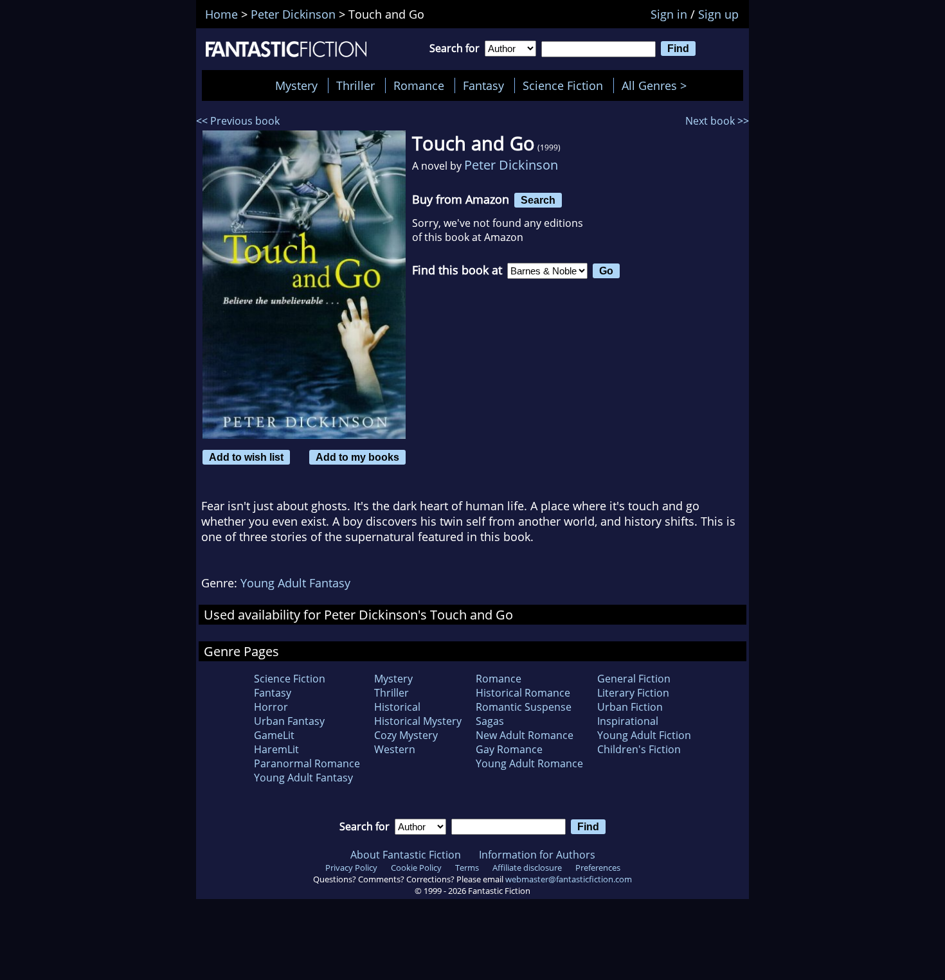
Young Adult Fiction (644, 735)
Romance (418, 85)
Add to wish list (246, 457)
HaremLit (276, 749)
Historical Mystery (418, 721)
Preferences (597, 867)
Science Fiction (563, 85)
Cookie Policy (416, 867)
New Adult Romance (524, 735)
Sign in (669, 14)
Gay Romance (509, 749)
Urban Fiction (630, 707)
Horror (271, 707)
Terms (467, 867)
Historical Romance (523, 693)
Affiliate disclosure (527, 867)
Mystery (296, 85)
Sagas (490, 721)
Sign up (718, 14)
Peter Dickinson (511, 165)
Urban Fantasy (289, 721)
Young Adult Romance (529, 763)
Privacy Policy (351, 867)
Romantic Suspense (524, 707)
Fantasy (483, 85)
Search (538, 200)
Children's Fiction (639, 749)
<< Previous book (238, 121)
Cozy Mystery (406, 735)
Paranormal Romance (307, 763)
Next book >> (717, 121)
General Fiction (633, 679)
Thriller (355, 85)
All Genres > (657, 85)
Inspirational (627, 721)
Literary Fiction (633, 693)
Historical (397, 707)
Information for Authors (537, 855)
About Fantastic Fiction (405, 855)
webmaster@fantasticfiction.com (568, 879)
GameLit (274, 735)
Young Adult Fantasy (295, 583)
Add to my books (357, 457)
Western (394, 749)
